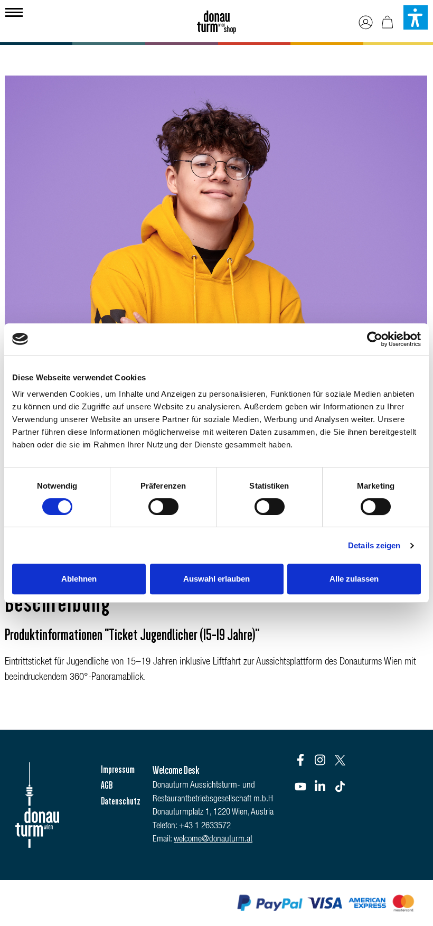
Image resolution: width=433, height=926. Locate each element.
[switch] (163, 506)
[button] (415, 17)
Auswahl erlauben (216, 578)
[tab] (57, 604)
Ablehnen (79, 578)
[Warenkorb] (387, 22)
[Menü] (14, 11)
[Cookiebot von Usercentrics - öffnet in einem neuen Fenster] (374, 339)
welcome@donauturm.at (213, 839)
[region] (216, 247)
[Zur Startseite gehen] (217, 19)
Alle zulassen (354, 578)
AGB (106, 785)
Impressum (118, 769)
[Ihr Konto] (365, 22)
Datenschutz (120, 801)
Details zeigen (374, 545)
